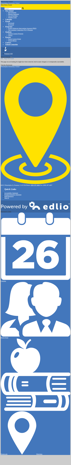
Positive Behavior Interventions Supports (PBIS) (22, 28)
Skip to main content (7, 1)
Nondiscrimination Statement (12, 195)
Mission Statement (13, 14)
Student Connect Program (15, 33)
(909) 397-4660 (35, 185)
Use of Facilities (13, 16)
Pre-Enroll (11, 23)
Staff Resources (9, 196)
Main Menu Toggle (6, 5)
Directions (39, 454)
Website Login (12, 17)
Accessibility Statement (11, 193)
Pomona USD (8, 53)
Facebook (5, 48)
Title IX (6, 198)
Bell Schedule (12, 12)
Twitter (5, 50)
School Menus (12, 40)
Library (10, 35)
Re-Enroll (11, 25)
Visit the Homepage (6, 65)
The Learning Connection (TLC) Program (20, 30)
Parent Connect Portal (14, 39)
